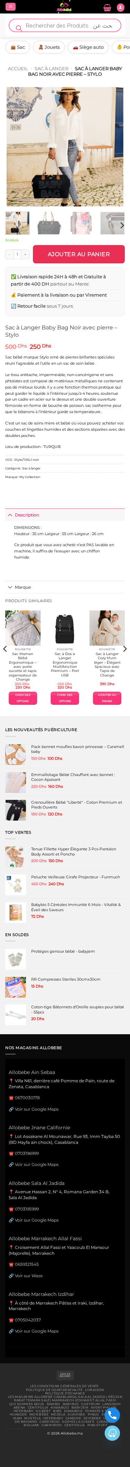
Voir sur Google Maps (37, 1109)
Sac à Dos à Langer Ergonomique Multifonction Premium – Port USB (65, 664)
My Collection (29, 477)
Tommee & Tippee (100, 1411)
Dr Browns (26, 1421)
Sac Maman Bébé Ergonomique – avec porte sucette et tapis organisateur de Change (23, 666)
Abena (19, 1407)
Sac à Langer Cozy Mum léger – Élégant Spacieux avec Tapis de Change (107, 664)
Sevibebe (92, 1418)
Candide (73, 1418)
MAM (17, 1418)
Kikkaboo (60, 1407)
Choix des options (23, 698)
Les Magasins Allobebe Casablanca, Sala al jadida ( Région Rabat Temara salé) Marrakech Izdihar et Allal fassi (65, 1398)
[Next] (113, 147)
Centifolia (38, 1407)
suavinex (76, 1414)
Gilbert (43, 1411)
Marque (23, 587)
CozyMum (90, 1404)
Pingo (93, 1414)
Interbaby (24, 1411)
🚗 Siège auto (88, 47)
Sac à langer (51, 68)
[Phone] (112, 1415)
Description (27, 514)
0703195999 (27, 1209)
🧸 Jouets (49, 47)
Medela (58, 1414)
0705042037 (28, 1320)
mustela (32, 1418)
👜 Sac (17, 47)
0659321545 (27, 1264)
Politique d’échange (65, 1393)
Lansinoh (111, 1404)
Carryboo (50, 1421)
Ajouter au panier (79, 254)
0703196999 (27, 1153)
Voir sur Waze (29, 1275)
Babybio (71, 1404)
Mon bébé (39, 1414)
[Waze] (112, 1433)
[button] (11, 7)
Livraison (94, 1390)
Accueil (18, 68)
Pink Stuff (97, 1425)
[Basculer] (10, 515)
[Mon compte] (120, 7)
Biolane (31, 1425)
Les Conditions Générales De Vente (64, 1386)
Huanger (18, 1414)
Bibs (57, 1411)
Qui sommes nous (26, 1404)
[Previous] (16, 147)
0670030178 (27, 1097)
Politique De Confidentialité (54, 1390)
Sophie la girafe (78, 1421)
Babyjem (79, 1407)
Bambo (53, 1404)
